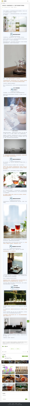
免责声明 (13, 403)
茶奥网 (7, 346)
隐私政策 (16, 403)
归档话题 (19, 403)
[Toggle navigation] (28, 1)
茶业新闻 (12, 7)
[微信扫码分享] (3, 351)
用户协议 (10, 403)
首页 (1, 3)
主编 (2, 7)
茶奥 (3, 346)
